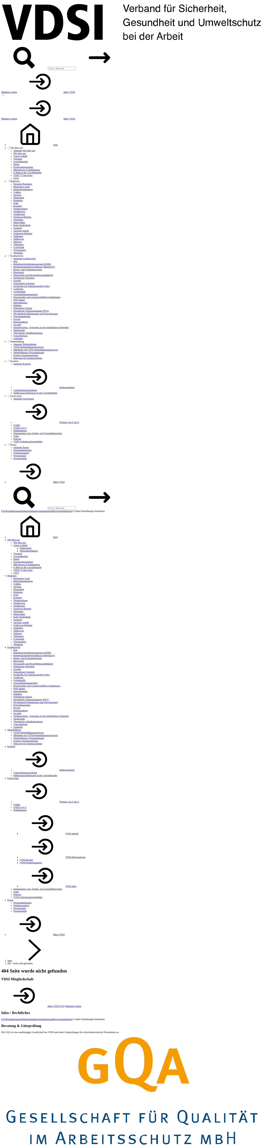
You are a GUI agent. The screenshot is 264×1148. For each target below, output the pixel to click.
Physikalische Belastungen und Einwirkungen (35, 313)
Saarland (17, 228)
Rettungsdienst (20, 322)
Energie (17, 280)
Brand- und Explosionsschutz (27, 269)
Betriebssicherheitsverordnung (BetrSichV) (34, 267)
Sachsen (17, 195)
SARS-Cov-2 (20, 428)
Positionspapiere (21, 453)
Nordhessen (19, 214)
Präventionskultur (21, 316)
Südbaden (18, 236)
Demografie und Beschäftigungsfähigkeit (33, 275)
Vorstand (17, 159)
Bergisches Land (21, 186)
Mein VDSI (69, 92)
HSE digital (19, 300)
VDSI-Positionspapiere (31, 862)
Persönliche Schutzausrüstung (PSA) (31, 311)
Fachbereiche (13, 647)
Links (16, 436)
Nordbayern (19, 211)
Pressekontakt (20, 458)
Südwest (17, 242)
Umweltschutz (20, 335)
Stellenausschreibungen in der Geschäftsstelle (35, 393)
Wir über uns (19, 153)
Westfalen (18, 253)
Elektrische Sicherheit (23, 278)
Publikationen (20, 430)
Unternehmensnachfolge (25, 390)
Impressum (47, 511)
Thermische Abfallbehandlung (28, 333)
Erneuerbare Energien (24, 283)
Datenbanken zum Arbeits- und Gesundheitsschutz (37, 433)
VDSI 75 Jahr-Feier (23, 175)
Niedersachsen (20, 208)
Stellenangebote (67, 387)
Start (9, 960)
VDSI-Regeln (26, 860)
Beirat (16, 164)
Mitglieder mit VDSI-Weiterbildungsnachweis (35, 350)
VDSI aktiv (71, 886)
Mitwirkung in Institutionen (26, 170)
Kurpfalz (17, 206)
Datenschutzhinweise (32, 511)
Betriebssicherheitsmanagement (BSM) (32, 264)
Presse (10, 900)
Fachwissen (13, 778)
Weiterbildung (14, 730)
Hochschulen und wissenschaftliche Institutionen (36, 297)
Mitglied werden (9, 92)
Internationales (20, 302)
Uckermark (18, 247)
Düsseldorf (18, 197)
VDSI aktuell (71, 833)
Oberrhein (18, 219)
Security (17, 324)
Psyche (16, 319)
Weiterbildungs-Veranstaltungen (28, 352)
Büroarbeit (18, 272)
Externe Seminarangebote (25, 355)
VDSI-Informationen (75, 857)
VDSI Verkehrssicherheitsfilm (27, 441)
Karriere (11, 746)
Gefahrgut (18, 289)
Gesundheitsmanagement (25, 294)
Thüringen (18, 244)
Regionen (12, 575)
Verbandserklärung (29, 551)
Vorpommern (19, 250)
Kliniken (17, 305)
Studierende (19, 330)
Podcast (17, 439)
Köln (15, 203)
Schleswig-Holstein (22, 233)
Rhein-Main (19, 222)
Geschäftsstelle (20, 161)
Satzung (18, 511)
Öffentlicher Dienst (22, 308)
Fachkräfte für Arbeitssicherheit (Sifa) (31, 286)
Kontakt (10, 511)
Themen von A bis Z (69, 422)
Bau (15, 261)
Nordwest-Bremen (22, 217)
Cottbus (17, 192)
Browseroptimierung (63, 511)
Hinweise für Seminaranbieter (27, 358)
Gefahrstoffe (19, 291)
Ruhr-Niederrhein (22, 225)
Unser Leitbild (20, 156)
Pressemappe (19, 455)
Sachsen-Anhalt (21, 231)
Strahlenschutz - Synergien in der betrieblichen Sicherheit (41, 327)
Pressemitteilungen (22, 450)
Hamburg (18, 200)
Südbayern (18, 239)
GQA (16, 178)
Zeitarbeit (18, 338)
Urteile (16, 425)
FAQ (3, 511)
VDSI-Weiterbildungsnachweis (28, 347)
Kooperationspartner (23, 167)
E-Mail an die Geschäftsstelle (27, 172)
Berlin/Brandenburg (23, 189)
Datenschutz (25, 548)
